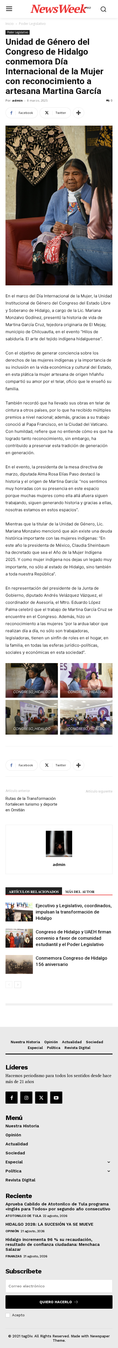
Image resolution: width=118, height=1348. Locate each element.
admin (17, 100)
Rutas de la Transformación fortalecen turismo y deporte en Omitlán (31, 804)
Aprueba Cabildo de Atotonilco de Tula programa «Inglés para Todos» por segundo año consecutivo (57, 1206)
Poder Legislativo (32, 23)
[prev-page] (8, 984)
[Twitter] (41, 1098)
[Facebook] (11, 1098)
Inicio (9, 23)
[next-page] (17, 984)
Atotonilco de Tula (23, 1216)
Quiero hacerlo (56, 1302)
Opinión (12, 1231)
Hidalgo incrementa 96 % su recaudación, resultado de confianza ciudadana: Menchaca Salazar (52, 1244)
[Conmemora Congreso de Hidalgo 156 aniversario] (19, 964)
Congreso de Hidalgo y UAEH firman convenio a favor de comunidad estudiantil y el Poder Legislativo (73, 938)
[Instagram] (26, 1098)
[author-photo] (59, 857)
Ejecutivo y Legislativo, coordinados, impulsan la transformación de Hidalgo (74, 912)
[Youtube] (56, 1098)
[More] (78, 112)
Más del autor (79, 891)
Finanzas (13, 1256)
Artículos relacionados (34, 891)
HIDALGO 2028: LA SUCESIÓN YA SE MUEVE (49, 1224)
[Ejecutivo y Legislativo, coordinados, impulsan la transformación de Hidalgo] (19, 912)
